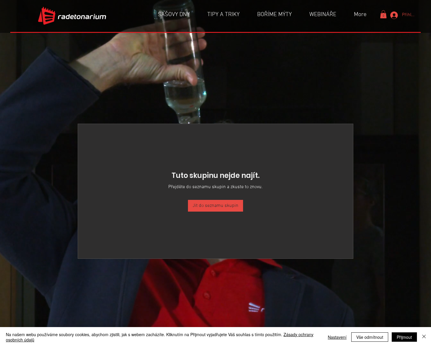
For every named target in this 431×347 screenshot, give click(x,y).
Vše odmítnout (369, 337)
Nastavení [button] (337, 337)
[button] (383, 14)
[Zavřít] (423, 337)
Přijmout (404, 337)
